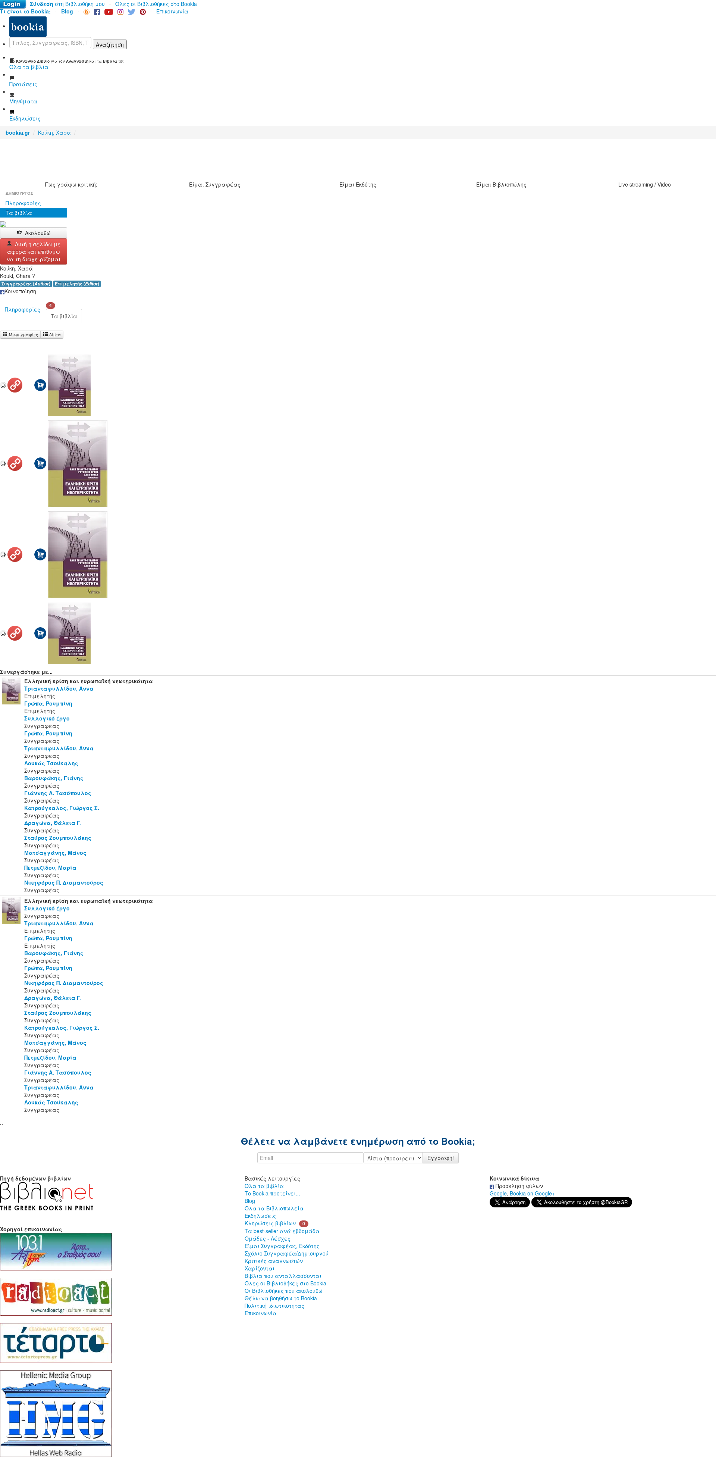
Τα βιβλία (19, 212)
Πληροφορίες (23, 203)
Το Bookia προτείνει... (272, 1193)
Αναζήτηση (110, 44)
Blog (250, 1200)
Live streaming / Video (644, 184)
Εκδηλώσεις (260, 1215)
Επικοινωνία (172, 11)
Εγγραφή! (440, 1157)
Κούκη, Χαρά (54, 132)
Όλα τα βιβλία (264, 1185)
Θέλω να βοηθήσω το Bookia (281, 1298)
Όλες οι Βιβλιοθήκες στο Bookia (156, 3)
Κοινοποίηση (20, 291)
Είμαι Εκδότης (357, 184)
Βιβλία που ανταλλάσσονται (283, 1275)
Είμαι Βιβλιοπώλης (501, 184)
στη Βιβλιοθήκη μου (67, 3)
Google (498, 1193)
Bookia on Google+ (532, 1193)
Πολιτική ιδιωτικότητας (274, 1305)
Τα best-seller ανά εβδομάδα (282, 1231)
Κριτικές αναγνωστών (274, 1260)
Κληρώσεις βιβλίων (270, 1223)
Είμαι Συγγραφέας (215, 184)
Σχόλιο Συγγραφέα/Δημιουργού (287, 1253)
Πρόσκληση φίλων (518, 1185)
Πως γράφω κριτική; (71, 184)
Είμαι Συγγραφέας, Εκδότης (282, 1246)
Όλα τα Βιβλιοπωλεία (274, 1208)
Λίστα (54, 334)
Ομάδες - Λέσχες (268, 1238)
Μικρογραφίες (23, 334)
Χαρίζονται (259, 1268)
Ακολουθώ (38, 233)
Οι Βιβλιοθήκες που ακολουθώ (284, 1290)
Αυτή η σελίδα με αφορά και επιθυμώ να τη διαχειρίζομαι (34, 251)
